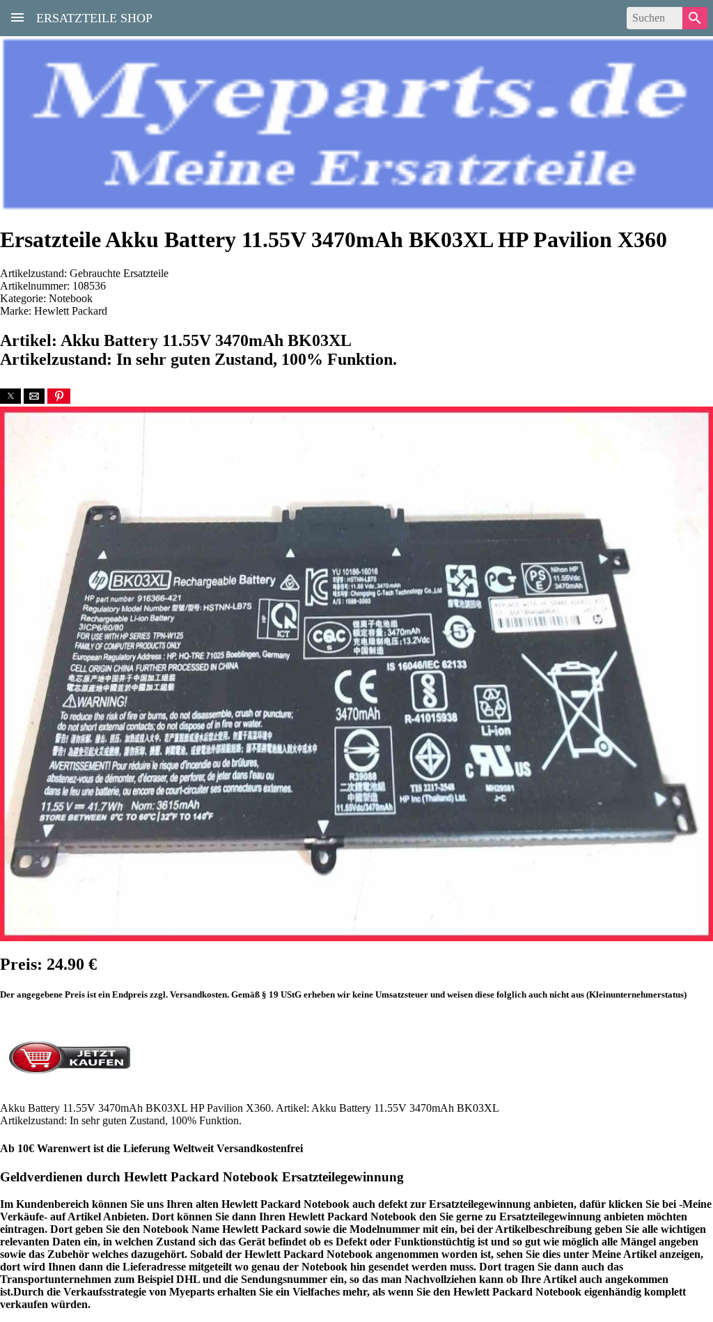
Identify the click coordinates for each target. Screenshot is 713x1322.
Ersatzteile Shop (94, 16)
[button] (10, 396)
